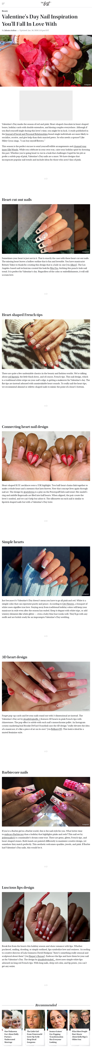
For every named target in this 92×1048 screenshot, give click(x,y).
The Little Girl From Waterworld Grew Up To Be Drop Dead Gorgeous (34, 1036)
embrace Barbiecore (14, 834)
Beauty (5, 11)
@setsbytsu (29, 492)
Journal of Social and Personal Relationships (27, 134)
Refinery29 (56, 729)
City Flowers (68, 604)
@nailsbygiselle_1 (31, 719)
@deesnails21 (8, 837)
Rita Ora (54, 268)
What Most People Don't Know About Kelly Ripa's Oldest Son (80, 1035)
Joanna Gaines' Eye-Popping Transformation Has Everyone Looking (56, 1036)
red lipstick (13, 377)
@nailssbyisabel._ (46, 959)
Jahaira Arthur (10, 30)
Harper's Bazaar (36, 956)
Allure (73, 265)
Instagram (87, 84)
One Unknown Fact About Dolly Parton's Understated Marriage (11, 1036)
